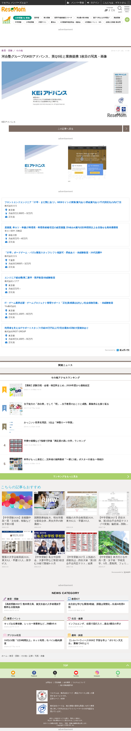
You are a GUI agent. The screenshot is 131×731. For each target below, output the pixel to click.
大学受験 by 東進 (22, 18)
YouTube (76, 676)
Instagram (97, 676)
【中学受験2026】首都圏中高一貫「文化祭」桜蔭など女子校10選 (16, 520)
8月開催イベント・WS (93, 22)
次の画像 (126, 128)
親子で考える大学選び (101, 18)
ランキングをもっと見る (65, 476)
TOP (65, 665)
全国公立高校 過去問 (113, 22)
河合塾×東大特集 (83, 18)
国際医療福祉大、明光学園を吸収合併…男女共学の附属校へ (48, 520)
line (118, 676)
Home (13, 676)
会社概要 (67, 682)
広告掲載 (58, 682)
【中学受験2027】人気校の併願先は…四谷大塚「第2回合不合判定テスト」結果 (81, 560)
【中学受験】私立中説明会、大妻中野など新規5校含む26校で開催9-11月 (49, 560)
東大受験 (47, 18)
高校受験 (117, 18)
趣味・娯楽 (77, 635)
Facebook (34, 676)
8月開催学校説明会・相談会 (70, 22)
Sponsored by (110, 350)
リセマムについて (79, 682)
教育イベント (14, 618)
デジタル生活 (14, 635)
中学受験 (18, 22)
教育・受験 (13, 599)
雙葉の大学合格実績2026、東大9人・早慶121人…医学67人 (16, 560)
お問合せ (49, 682)
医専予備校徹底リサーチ (63, 18)
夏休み (53, 22)
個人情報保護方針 (66, 685)
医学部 (36, 18)
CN (113, 10)
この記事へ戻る (65, 128)
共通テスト (42, 22)
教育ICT (76, 599)
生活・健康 (77, 618)
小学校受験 (30, 22)
